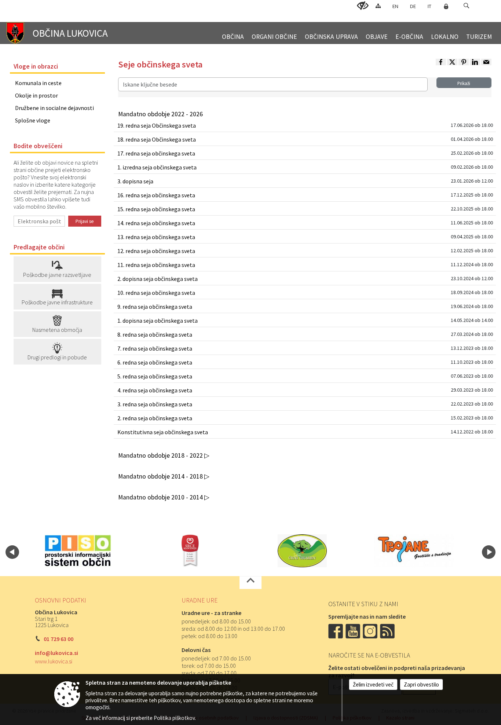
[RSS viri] (388, 630)
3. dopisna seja (135, 181)
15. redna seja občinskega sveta (156, 209)
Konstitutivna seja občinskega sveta (162, 432)
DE (413, 6)
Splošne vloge (32, 120)
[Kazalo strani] (378, 5)
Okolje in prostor (36, 95)
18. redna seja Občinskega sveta (156, 139)
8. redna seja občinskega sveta (154, 334)
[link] (441, 62)
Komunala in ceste (38, 83)
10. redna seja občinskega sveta (156, 292)
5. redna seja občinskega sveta (154, 376)
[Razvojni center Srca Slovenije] (190, 550)
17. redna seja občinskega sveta (156, 153)
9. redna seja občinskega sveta (154, 306)
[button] (466, 5)
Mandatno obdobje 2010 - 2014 (161, 497)
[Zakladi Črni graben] (302, 550)
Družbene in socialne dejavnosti (54, 107)
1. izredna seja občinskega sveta (157, 167)
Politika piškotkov (174, 717)
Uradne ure (199, 600)
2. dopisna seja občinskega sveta (157, 278)
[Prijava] (446, 6)
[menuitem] (233, 33)
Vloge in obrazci (36, 66)
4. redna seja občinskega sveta (154, 390)
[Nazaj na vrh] (250, 582)
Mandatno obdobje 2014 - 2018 (161, 476)
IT (429, 6)
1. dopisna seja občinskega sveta (157, 320)
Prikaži (463, 83)
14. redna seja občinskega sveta (156, 223)
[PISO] (78, 550)
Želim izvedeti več (373, 684)
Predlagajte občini (39, 247)
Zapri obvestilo (421, 684)
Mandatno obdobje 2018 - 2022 (161, 455)
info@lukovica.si (56, 652)
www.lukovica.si (53, 661)
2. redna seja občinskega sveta (154, 418)
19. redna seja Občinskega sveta (156, 125)
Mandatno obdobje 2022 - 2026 (160, 114)
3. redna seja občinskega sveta (154, 404)
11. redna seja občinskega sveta (156, 264)
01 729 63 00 (58, 638)
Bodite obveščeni (38, 146)
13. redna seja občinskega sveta (156, 237)
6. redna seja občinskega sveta (154, 362)
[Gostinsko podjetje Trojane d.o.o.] (414, 550)
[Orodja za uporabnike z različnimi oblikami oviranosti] (363, 5)
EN (395, 6)
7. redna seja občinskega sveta (154, 348)
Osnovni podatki (60, 600)
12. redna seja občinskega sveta (156, 251)
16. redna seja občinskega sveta (156, 195)
